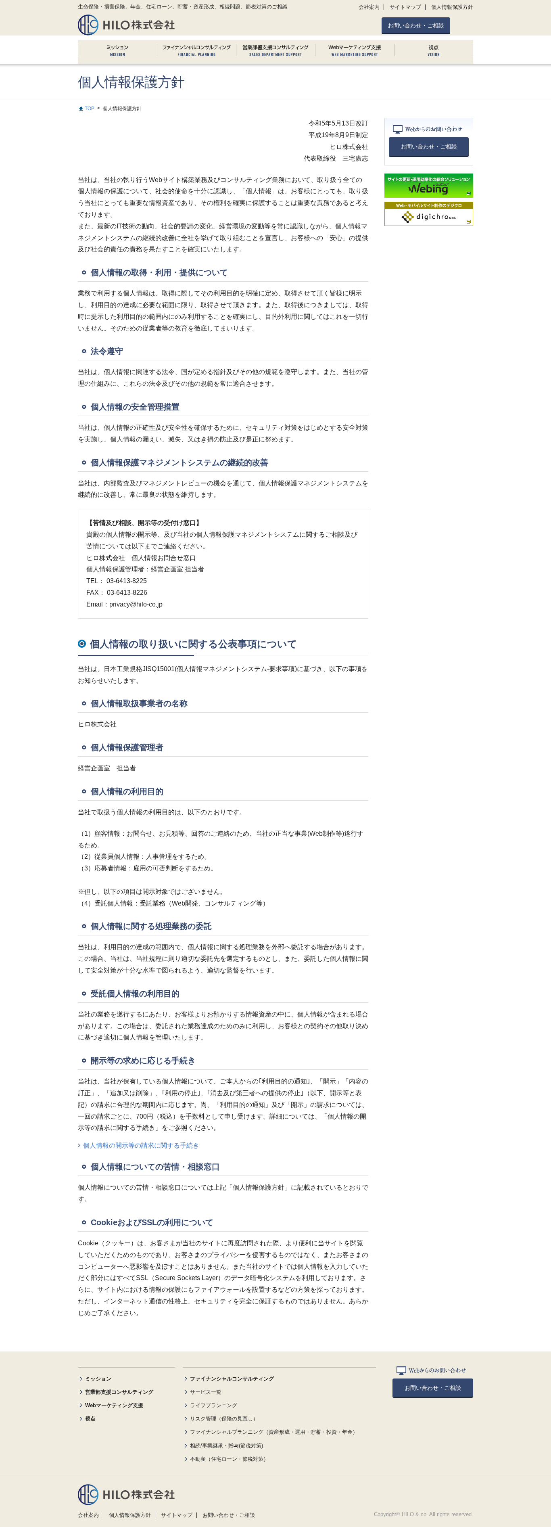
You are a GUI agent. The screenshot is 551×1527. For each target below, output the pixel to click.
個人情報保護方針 (452, 7)
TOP (89, 108)
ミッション (98, 1379)
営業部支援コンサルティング (119, 1392)
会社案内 (369, 7)
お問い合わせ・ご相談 (416, 25)
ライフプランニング (213, 1405)
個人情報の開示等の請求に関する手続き (141, 1145)
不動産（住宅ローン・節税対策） (229, 1459)
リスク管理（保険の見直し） (224, 1419)
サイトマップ (405, 7)
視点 (90, 1419)
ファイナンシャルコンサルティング (232, 1379)
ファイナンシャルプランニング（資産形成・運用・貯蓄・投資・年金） (274, 1432)
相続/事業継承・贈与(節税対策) (226, 1446)
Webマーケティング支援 (114, 1405)
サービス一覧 (205, 1392)
